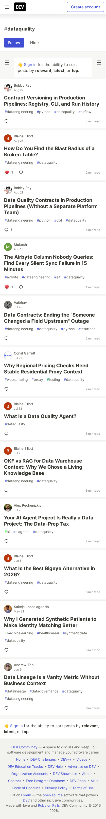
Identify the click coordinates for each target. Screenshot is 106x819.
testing (53, 379)
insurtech (86, 329)
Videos (81, 759)
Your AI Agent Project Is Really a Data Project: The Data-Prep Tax (48, 521)
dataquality (64, 112)
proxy (37, 379)
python (44, 112)
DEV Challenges (43, 759)
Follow (14, 42)
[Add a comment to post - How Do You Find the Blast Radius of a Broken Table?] (22, 172)
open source (53, 795)
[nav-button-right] (99, 62)
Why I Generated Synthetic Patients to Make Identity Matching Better (50, 622)
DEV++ (66, 759)
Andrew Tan (24, 665)
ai (7, 532)
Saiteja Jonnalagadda (31, 607)
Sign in (30, 64)
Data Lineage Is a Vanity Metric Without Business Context (51, 680)
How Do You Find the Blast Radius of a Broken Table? (49, 151)
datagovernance (44, 691)
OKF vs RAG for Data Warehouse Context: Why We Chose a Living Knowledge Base (43, 467)
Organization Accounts (29, 773)
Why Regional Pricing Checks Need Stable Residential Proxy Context (46, 369)
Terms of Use (83, 788)
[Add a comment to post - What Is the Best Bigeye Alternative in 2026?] (7, 592)
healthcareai (48, 633)
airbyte (11, 277)
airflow (84, 112)
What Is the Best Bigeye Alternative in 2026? (49, 571)
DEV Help (55, 766)
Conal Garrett (24, 353)
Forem (26, 795)
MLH (94, 781)
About (87, 773)
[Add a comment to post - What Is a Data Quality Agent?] (7, 433)
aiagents (21, 532)
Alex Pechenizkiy (27, 505)
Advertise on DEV (82, 766)
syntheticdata (75, 633)
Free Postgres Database (45, 781)
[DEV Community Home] (20, 7)
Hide (34, 42)
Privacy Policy (56, 788)
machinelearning (19, 633)
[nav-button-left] (7, 62)
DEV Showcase (65, 773)
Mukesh (20, 244)
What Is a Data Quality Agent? (40, 416)
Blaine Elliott (23, 136)
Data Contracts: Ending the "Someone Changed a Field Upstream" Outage (49, 318)
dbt (58, 220)
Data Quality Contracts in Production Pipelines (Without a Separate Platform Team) (51, 206)
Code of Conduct (26, 788)
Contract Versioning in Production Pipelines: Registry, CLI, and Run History (51, 101)
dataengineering (19, 112)
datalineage (15, 691)
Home (20, 759)
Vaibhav (20, 302)
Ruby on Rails (49, 805)
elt (57, 277)
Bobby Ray (23, 85)
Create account (85, 6)
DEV (26, 800)
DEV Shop (78, 781)
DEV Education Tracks (25, 766)
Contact (14, 781)
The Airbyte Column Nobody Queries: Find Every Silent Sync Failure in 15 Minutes (48, 263)
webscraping (16, 379)
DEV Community (24, 747)
